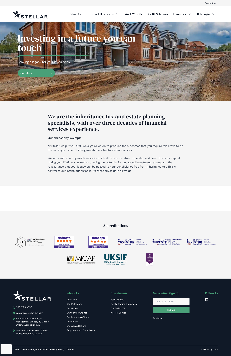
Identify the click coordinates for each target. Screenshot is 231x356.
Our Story (26, 73)
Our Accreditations (76, 325)
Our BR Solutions (157, 14)
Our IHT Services (103, 14)
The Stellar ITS (118, 308)
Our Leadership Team (78, 317)
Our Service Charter (77, 312)
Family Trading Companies (124, 304)
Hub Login (203, 14)
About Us (75, 14)
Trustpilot (157, 318)
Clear (215, 349)
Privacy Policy (57, 349)
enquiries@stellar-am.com (29, 312)
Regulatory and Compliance (81, 330)
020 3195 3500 (24, 307)
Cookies (71, 349)
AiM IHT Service (118, 312)
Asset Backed (117, 299)
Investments (119, 293)
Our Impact (72, 321)
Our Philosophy (74, 304)
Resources (179, 14)
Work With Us (133, 14)
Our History (73, 308)
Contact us (210, 3)
